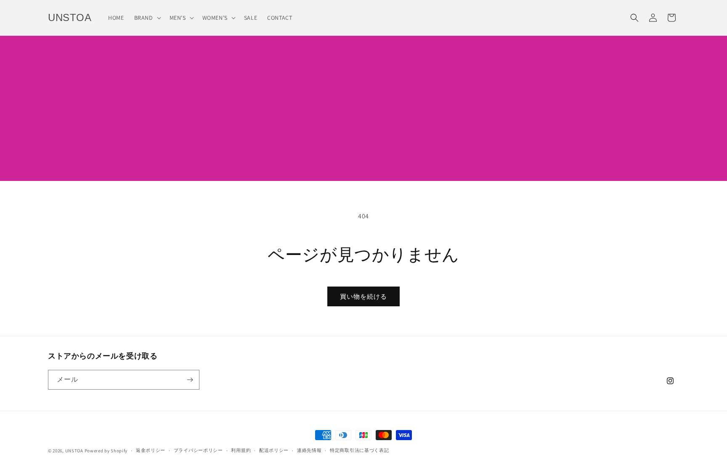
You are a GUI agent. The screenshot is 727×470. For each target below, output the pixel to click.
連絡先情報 (309, 450)
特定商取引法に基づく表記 (359, 450)
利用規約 (241, 450)
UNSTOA (74, 451)
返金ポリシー (150, 450)
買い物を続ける (363, 296)
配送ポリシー (274, 450)
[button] (147, 18)
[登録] (189, 380)
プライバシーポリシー (198, 450)
